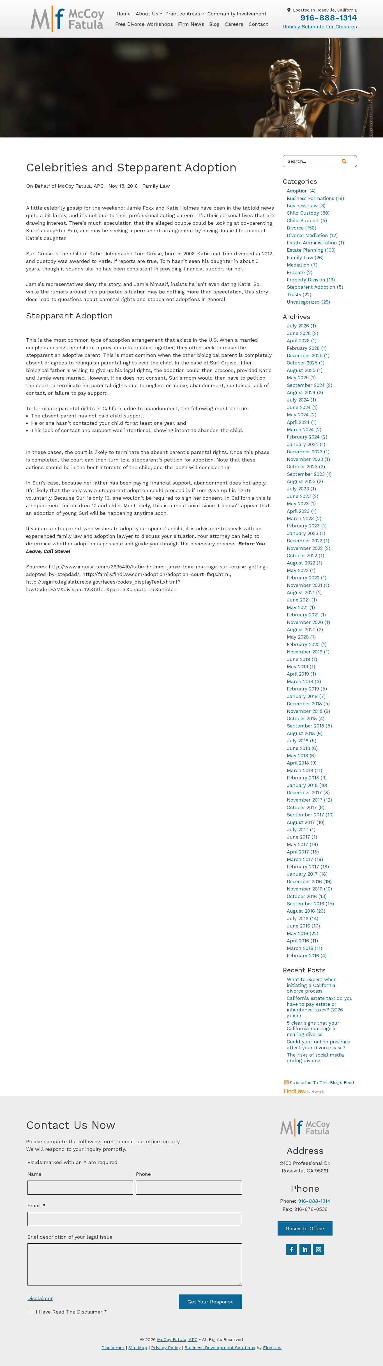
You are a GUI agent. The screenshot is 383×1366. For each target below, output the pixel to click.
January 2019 (302, 696)
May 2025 (298, 377)
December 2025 (304, 355)
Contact (258, 24)
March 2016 (300, 948)
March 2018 (300, 770)
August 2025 (301, 370)
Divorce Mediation (307, 235)
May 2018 (297, 755)
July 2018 (297, 740)
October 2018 (302, 718)
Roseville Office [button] (305, 1228)
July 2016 (297, 918)
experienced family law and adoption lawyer (79, 536)
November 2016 (304, 889)
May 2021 (297, 607)
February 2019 (303, 689)
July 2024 (298, 400)
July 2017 (297, 829)
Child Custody (303, 213)
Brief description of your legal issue (69, 1237)
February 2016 (303, 955)
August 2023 (301, 481)
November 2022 (305, 548)
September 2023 (306, 474)
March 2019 (300, 681)
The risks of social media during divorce (315, 1057)
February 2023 (303, 526)
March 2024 (300, 429)
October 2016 (302, 896)
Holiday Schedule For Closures (320, 26)
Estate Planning (305, 250)
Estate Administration (312, 242)
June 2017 (298, 837)
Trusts (294, 294)
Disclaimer (40, 1298)
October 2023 (302, 466)
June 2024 (299, 407)
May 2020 (298, 637)
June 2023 (299, 496)
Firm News (191, 24)
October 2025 (302, 363)
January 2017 (302, 874)
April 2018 (298, 763)
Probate (296, 272)
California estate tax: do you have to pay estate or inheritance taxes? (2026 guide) (320, 1006)
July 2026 (298, 326)
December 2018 (304, 703)
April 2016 (298, 940)
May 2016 (297, 933)
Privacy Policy (166, 1347)
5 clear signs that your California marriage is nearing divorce (313, 1028)
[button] (377, 1325)
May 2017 (297, 844)
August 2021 (301, 592)
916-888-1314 (328, 17)
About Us (147, 14)
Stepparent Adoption (311, 287)
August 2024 (301, 392)
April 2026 (298, 340)
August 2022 (301, 563)
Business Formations (310, 198)
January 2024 (302, 444)
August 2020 (301, 629)
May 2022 (297, 570)
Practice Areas (182, 14)
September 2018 (305, 726)
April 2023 (298, 511)
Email (36, 1205)
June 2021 (298, 600)
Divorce (295, 228)
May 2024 (298, 414)
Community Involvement (237, 14)
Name (34, 1174)
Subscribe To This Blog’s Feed (322, 1082)
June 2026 (299, 333)
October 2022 (302, 555)
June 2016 (298, 926)
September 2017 (305, 815)
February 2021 (303, 614)
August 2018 (301, 733)
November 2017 (304, 800)
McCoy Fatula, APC (81, 186)
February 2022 (303, 577)
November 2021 (304, 585)
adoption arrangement (136, 340)
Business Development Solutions (219, 1347)
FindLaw (272, 1347)
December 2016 (304, 881)
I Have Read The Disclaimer (71, 1312)
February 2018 (303, 777)
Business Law (302, 205)
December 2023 (304, 451)
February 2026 (303, 348)
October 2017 (302, 807)
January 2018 (302, 785)
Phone (143, 1174)
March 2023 (300, 518)
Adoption (297, 191)
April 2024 (298, 422)
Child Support (303, 220)
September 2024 (306, 385)
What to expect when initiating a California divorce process (312, 985)
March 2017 (300, 859)
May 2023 (298, 503)
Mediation (298, 265)
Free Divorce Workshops (144, 24)
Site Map (137, 1347)
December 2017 (304, 792)
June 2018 (298, 748)
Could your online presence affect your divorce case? (318, 1044)
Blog (214, 24)
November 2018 (304, 711)
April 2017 (298, 852)
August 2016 (301, 911)
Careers (234, 24)
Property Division (306, 280)
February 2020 (303, 644)
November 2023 (305, 459)
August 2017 (301, 822)
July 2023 (298, 489)
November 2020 (305, 622)
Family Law (156, 186)
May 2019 (297, 666)
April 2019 (298, 674)
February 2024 (303, 437)
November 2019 (304, 652)
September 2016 (305, 903)
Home (124, 14)
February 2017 (303, 866)
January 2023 (302, 533)
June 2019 (298, 659)
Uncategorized (303, 302)
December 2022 (304, 540)
